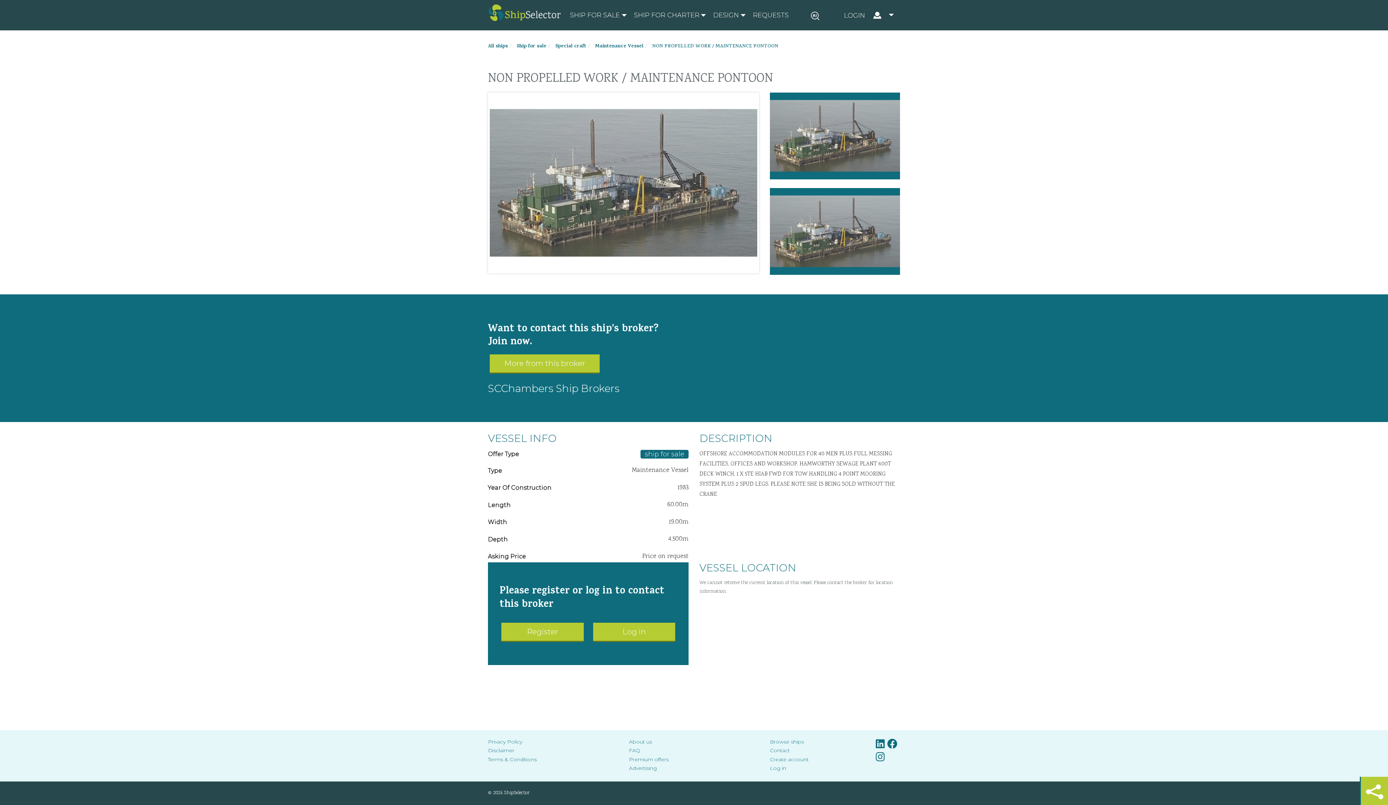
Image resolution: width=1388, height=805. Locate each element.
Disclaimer (501, 750)
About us (640, 741)
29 (714, 266)
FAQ (634, 750)
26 (692, 266)
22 (663, 266)
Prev (499, 183)
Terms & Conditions (512, 759)
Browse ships (787, 741)
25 (685, 266)
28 (706, 266)
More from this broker (544, 363)
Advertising (643, 768)
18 (634, 266)
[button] (869, 15)
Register (542, 631)
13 (598, 266)
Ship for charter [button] (666, 15)
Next (748, 183)
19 (641, 266)
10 (576, 266)
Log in (634, 631)
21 (656, 266)
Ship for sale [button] (595, 15)
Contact (780, 750)
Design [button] (726, 15)
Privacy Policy (505, 741)
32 (735, 266)
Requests (771, 15)
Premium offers (649, 759)
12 (591, 266)
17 (627, 266)
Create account (789, 759)
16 (620, 266)
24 (678, 266)
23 (670, 266)
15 (612, 266)
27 (699, 266)
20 (649, 266)
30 (721, 266)
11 (584, 266)
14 (605, 266)
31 (728, 266)
